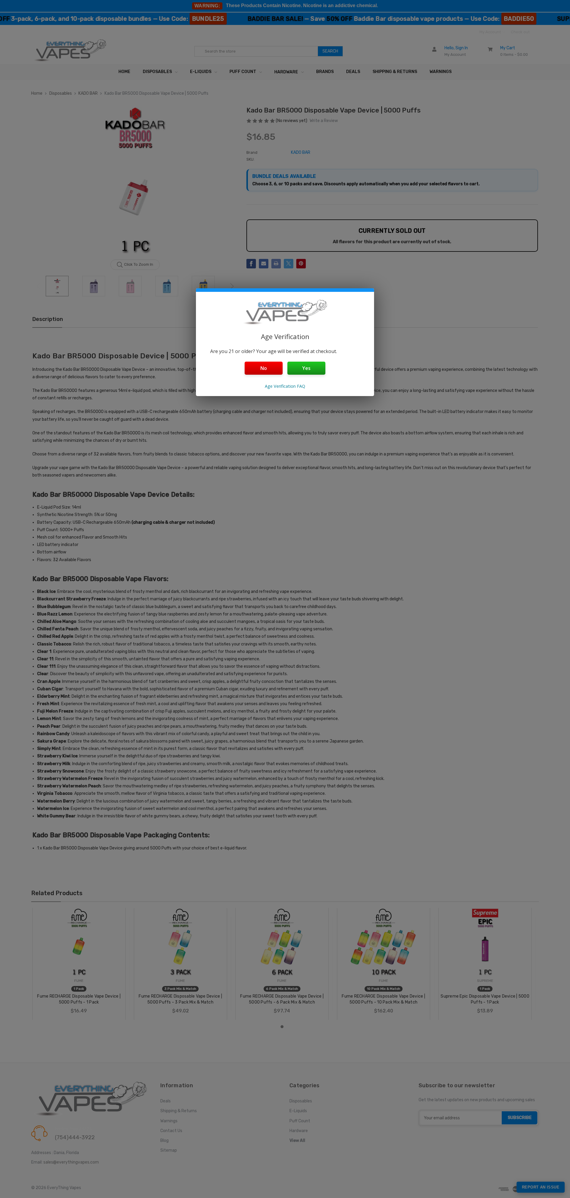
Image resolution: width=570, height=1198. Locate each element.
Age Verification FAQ (285, 386)
